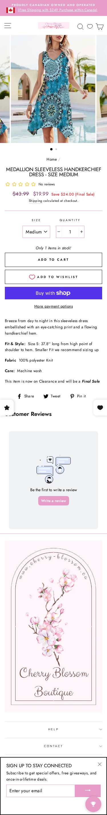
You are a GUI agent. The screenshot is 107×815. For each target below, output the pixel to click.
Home (52, 159)
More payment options (53, 306)
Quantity (70, 220)
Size (36, 220)
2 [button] (56, 149)
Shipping (36, 200)
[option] (53, 8)
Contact (53, 746)
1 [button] (51, 149)
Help (53, 729)
